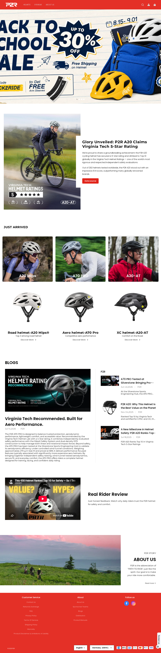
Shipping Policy (31, 624)
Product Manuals (80, 620)
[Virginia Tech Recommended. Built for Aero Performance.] (48, 390)
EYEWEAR (38, 4)
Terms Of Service (31, 620)
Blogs (80, 611)
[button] (142, 4)
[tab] (77, 99)
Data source (90, 181)
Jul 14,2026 (10, 429)
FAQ (31, 611)
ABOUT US (50, 4)
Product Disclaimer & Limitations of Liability (31, 633)
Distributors (80, 615)
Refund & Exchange (31, 607)
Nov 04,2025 (127, 412)
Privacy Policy (31, 615)
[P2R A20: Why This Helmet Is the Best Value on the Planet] (110, 408)
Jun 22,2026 (127, 387)
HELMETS (26, 4)
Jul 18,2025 (126, 437)
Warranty (31, 629)
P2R (23, 429)
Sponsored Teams (80, 607)
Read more (149, 583)
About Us (80, 602)
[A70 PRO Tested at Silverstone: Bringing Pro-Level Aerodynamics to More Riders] (110, 381)
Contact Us (31, 602)
